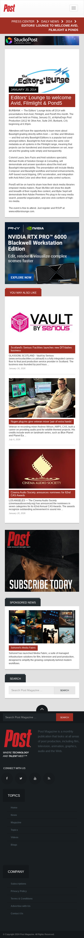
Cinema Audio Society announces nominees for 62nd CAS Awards (41, 494)
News (14, 815)
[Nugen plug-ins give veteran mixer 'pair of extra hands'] (42, 398)
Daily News (50, 21)
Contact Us (17, 913)
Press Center (23, 21)
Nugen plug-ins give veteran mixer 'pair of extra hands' (41, 421)
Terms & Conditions (22, 898)
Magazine (16, 822)
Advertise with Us (20, 906)
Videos (14, 837)
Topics (14, 830)
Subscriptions (18, 883)
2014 (69, 21)
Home (14, 807)
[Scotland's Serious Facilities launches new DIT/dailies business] (42, 324)
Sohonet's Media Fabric (23, 647)
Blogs (14, 844)
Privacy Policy (19, 891)
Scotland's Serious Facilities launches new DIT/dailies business (41, 349)
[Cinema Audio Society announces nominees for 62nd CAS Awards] (42, 469)
